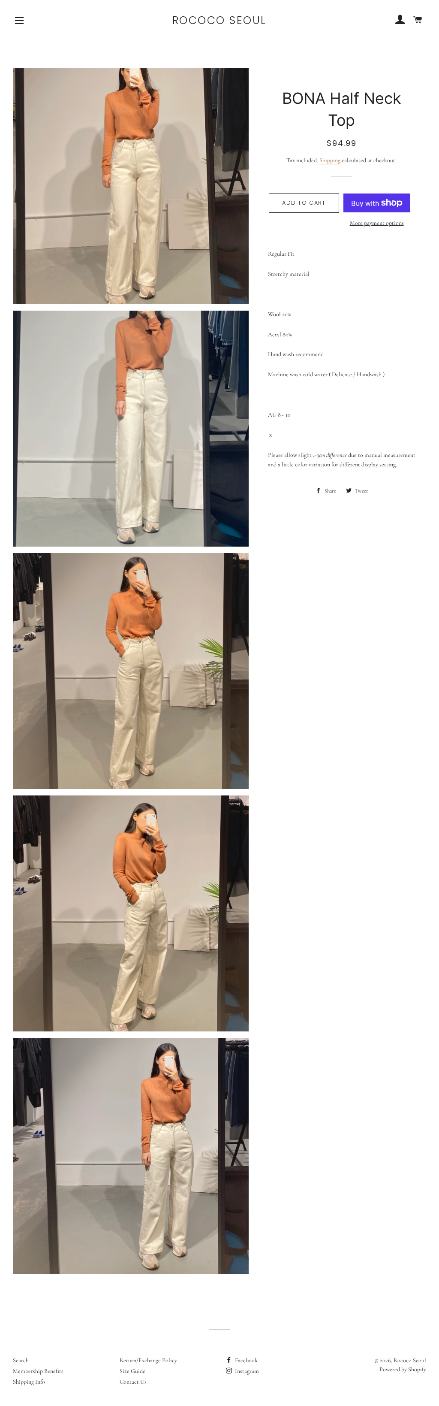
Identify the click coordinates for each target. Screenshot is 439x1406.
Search (21, 1360)
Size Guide (132, 1371)
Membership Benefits (38, 1371)
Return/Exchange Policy (148, 1360)
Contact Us (133, 1381)
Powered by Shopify (402, 1369)
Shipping (329, 160)
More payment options (377, 223)
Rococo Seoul (219, 20)
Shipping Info (29, 1381)
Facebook (246, 1360)
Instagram (246, 1371)
